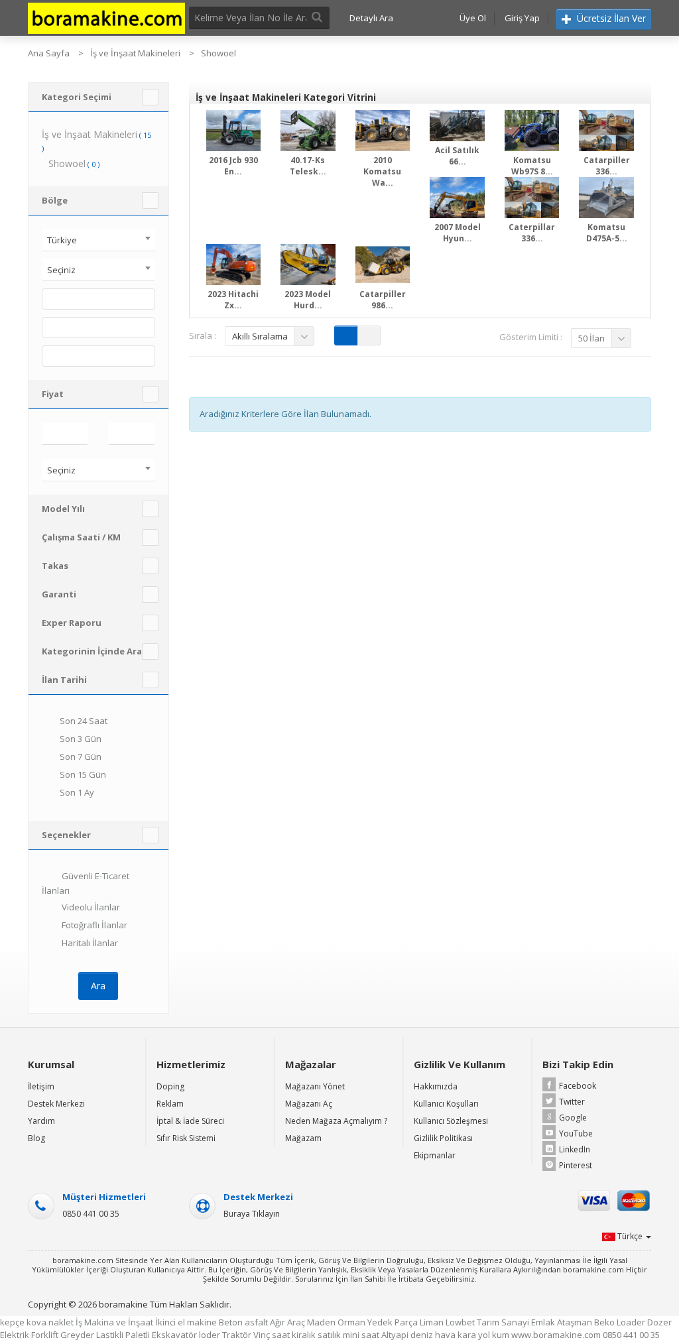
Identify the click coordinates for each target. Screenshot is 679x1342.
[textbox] (49, 299)
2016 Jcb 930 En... (233, 165)
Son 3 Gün (80, 739)
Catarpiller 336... (607, 165)
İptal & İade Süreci (190, 1121)
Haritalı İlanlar (89, 943)
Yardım (41, 1121)
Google (573, 1117)
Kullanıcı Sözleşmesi (451, 1121)
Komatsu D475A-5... (606, 232)
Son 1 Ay (77, 793)
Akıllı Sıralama (260, 336)
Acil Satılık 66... (457, 156)
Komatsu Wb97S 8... (532, 165)
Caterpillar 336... (532, 232)
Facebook (577, 1085)
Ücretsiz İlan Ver (610, 18)
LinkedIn (574, 1149)
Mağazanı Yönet (315, 1086)
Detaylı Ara (371, 18)
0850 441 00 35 (90, 1213)
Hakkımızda (436, 1086)
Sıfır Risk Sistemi (186, 1138)
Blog (36, 1138)
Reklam (170, 1103)
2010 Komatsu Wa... (382, 171)
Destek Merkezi (56, 1103)
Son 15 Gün (83, 775)
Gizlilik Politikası (443, 1138)
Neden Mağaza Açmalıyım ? (336, 1121)
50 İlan (591, 338)
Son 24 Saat (83, 721)
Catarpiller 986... (382, 299)
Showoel (218, 53)
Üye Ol (473, 18)
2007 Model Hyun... (457, 232)
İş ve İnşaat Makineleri (135, 53)
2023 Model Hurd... (307, 299)
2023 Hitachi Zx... (233, 299)
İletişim (41, 1086)
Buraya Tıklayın (251, 1213)
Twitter (572, 1101)
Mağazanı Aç (308, 1103)
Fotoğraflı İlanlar (93, 925)
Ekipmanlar (435, 1155)
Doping (170, 1086)
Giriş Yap (522, 18)
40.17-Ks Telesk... (308, 165)
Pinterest (575, 1165)
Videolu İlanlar (90, 907)
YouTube (576, 1133)
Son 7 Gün (80, 757)
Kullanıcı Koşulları (446, 1103)
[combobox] (98, 240)
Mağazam (303, 1138)
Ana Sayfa (49, 53)
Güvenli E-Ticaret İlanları (85, 884)
